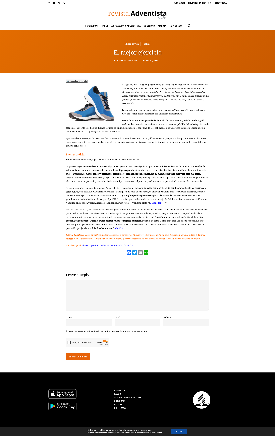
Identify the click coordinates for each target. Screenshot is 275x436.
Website (167, 317)
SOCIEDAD (119, 401)
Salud (147, 43)
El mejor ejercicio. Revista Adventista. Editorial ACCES (107, 245)
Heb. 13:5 (118, 228)
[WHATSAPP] (59, 3)
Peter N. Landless (127, 60)
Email (118, 317)
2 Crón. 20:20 (156, 202)
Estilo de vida (132, 43)
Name (69, 317)
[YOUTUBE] (54, 3)
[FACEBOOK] (49, 3)
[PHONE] (64, 3)
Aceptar (179, 431)
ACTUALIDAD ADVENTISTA (128, 397)
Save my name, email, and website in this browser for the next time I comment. (108, 331)
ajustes (158, 433)
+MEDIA (118, 404)
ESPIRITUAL (120, 390)
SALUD (117, 394)
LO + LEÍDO (120, 408)
